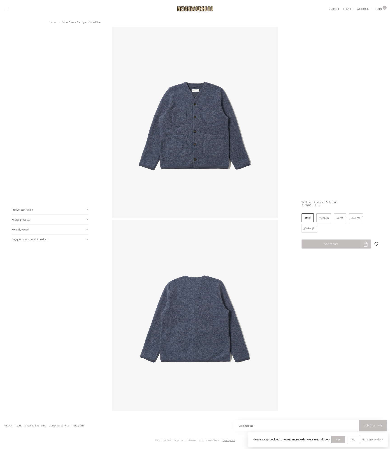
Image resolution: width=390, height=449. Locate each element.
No (353, 439)
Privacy (7, 425)
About (18, 425)
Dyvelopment (229, 440)
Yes (338, 439)
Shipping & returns (35, 425)
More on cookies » (372, 439)
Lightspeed (206, 440)
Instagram (78, 425)
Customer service (59, 425)
